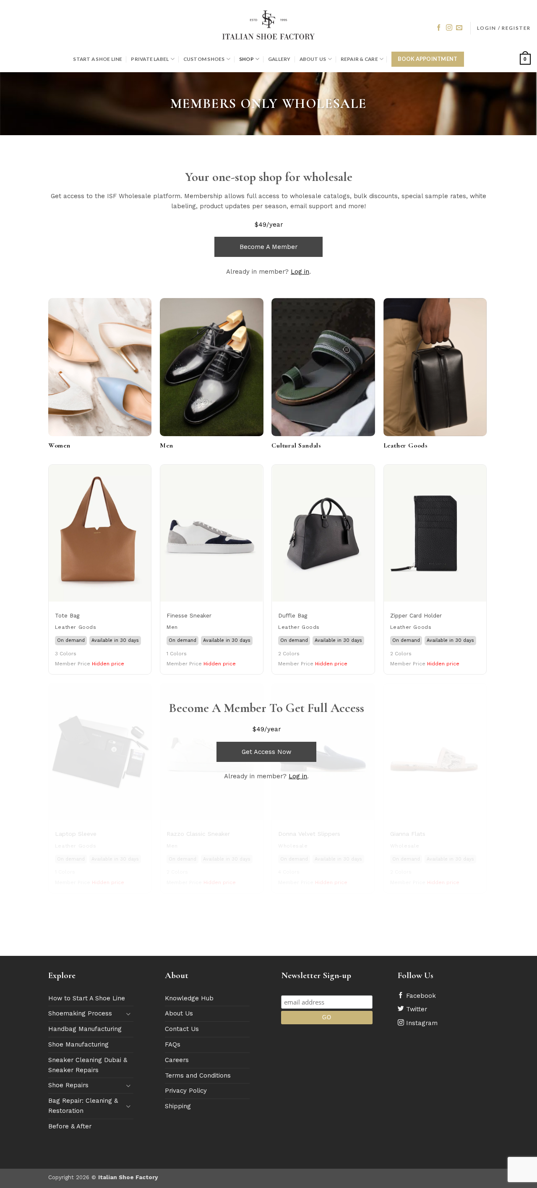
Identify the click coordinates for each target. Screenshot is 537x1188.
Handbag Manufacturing (85, 1029)
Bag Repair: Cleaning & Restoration (83, 1106)
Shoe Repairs (68, 1085)
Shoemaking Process (80, 1013)
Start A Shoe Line (97, 59)
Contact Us (182, 1029)
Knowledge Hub (189, 998)
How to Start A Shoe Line (86, 998)
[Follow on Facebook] (438, 27)
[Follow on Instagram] (449, 27)
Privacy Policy (186, 1090)
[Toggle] (128, 1014)
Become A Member (268, 247)
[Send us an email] (459, 27)
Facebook (420, 996)
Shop (246, 59)
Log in (300, 271)
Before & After (69, 1126)
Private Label (150, 59)
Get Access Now (266, 752)
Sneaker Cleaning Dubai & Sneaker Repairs (87, 1065)
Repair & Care (359, 59)
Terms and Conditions (198, 1075)
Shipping (178, 1106)
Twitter (415, 1009)
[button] (504, 28)
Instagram (421, 1023)
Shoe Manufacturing (78, 1044)
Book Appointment (427, 59)
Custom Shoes (204, 59)
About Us (313, 59)
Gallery (279, 59)
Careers (177, 1060)
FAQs (172, 1044)
